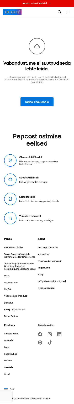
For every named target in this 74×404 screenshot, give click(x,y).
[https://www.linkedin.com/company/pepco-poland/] (60, 334)
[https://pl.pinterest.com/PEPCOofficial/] (41, 342)
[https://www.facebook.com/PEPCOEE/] (41, 334)
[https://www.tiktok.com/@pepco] (50, 342)
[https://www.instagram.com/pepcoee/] (50, 334)
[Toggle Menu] (67, 12)
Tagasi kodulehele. (37, 102)
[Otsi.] (59, 12)
